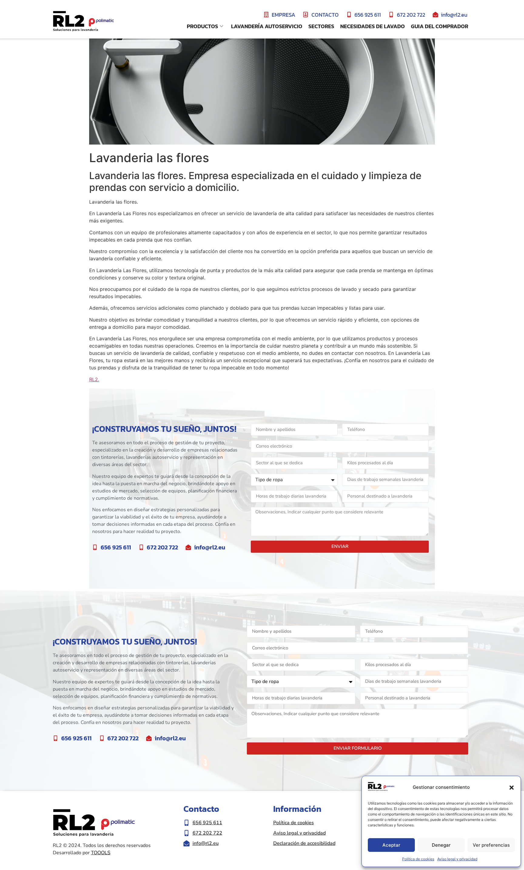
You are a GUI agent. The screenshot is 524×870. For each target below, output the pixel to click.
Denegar (441, 845)
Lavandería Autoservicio (266, 26)
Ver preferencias (491, 845)
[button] (512, 788)
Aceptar (391, 845)
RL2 (93, 379)
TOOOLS (100, 852)
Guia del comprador (439, 26)
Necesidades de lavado (372, 26)
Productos (202, 26)
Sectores (321, 26)
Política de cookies (418, 859)
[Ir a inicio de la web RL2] (83, 21)
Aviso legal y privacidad (457, 859)
